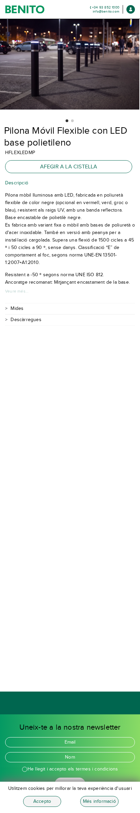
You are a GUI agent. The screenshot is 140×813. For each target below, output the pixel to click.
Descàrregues (26, 319)
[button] (67, 120)
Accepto (42, 801)
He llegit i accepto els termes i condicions (73, 768)
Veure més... (17, 291)
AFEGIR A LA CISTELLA (69, 166)
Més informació (99, 801)
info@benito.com (106, 11)
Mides (17, 308)
